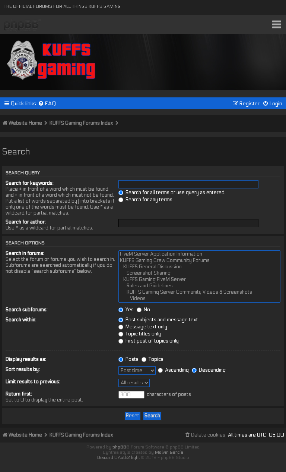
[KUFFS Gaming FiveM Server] (199, 279)
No (146, 310)
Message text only (145, 327)
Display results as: (26, 359)
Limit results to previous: (33, 382)
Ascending (176, 370)
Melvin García (169, 452)
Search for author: (26, 222)
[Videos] (199, 299)
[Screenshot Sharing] (199, 273)
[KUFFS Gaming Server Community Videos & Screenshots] (199, 292)
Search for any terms (148, 200)
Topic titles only (142, 334)
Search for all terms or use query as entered (174, 193)
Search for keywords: (30, 183)
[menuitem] (47, 103)
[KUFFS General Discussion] (199, 267)
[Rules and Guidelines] (199, 286)
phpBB (119, 447)
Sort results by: (23, 369)
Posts (131, 359)
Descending (212, 370)
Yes (129, 310)
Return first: (19, 394)
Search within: (21, 320)
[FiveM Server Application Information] (199, 254)
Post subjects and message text (161, 320)
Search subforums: (27, 310)
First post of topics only (151, 341)
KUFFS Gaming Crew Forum (22, 25)
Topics (155, 359)
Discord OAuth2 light (118, 457)
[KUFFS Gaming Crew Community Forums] (199, 260)
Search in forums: (25, 253)
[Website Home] (52, 59)
